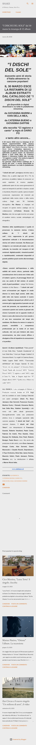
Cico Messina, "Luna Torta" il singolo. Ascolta (16, 581)
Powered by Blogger (19, 739)
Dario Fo (18, 478)
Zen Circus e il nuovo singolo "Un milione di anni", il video (16, 703)
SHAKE (6, 3)
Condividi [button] (6, 487)
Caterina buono (8, 478)
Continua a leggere (9, 606)
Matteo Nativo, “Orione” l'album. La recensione (14, 642)
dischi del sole (8, 481)
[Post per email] (3, 485)
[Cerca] (27, 3)
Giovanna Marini (20, 481)
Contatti (18, 12)
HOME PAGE (6, 12)
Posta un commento (19, 604)
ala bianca (14, 475)
